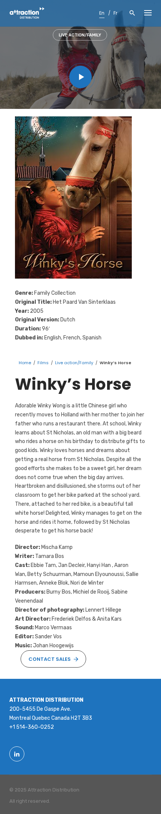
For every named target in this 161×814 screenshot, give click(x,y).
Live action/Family (80, 35)
